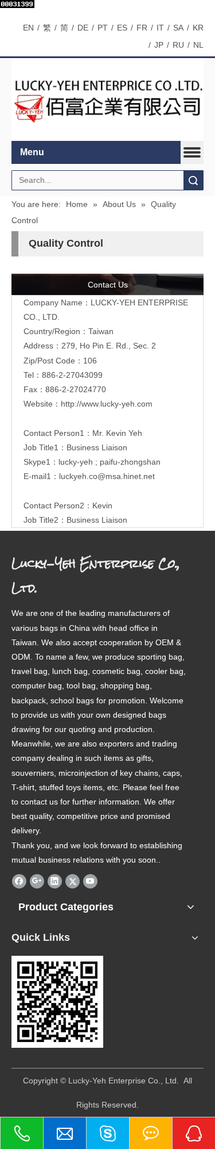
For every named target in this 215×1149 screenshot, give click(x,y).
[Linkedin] (55, 881)
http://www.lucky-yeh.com (107, 403)
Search (193, 180)
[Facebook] (19, 881)
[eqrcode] (57, 1002)
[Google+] (37, 881)
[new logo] (107, 100)
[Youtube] (90, 881)
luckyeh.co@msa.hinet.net (107, 476)
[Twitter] (72, 881)
